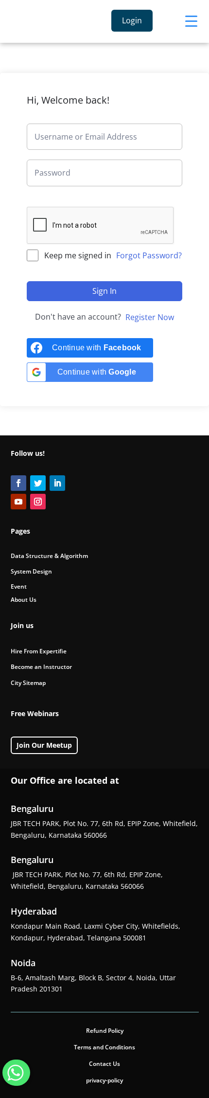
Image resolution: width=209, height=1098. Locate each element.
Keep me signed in (77, 255)
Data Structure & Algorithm (49, 556)
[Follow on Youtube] (18, 501)
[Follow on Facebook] (18, 483)
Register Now (149, 317)
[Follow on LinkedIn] (57, 483)
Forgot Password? (149, 255)
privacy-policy (104, 1080)
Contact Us (104, 1064)
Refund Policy (104, 1030)
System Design (31, 571)
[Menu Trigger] (191, 20)
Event (19, 586)
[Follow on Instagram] (38, 501)
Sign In (104, 291)
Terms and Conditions (104, 1047)
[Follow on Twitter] (38, 483)
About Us (23, 599)
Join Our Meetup (44, 745)
